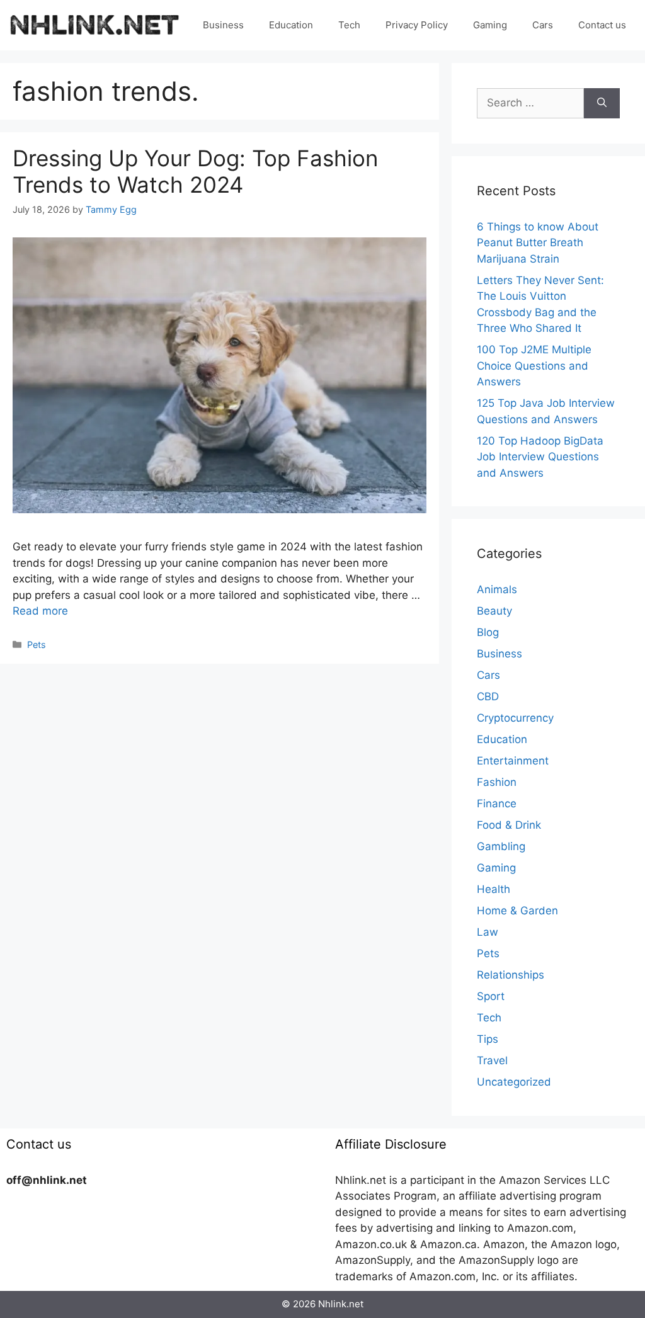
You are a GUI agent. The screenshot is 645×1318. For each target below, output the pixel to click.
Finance (497, 803)
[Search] (602, 103)
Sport (491, 996)
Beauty (494, 611)
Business (223, 25)
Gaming (490, 25)
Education (291, 25)
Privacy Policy (416, 25)
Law (487, 932)
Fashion (497, 782)
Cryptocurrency (515, 718)
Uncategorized (514, 1082)
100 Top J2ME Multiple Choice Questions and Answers (534, 365)
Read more (40, 611)
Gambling (501, 846)
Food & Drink (509, 825)
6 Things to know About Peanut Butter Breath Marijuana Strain (537, 242)
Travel (492, 1060)
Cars (542, 25)
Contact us (602, 25)
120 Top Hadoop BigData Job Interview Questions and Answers (540, 457)
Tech (349, 25)
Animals (497, 589)
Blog (488, 632)
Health (493, 889)
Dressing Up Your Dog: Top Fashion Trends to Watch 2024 (195, 171)
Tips (487, 1039)
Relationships (510, 975)
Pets (36, 644)
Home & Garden (517, 910)
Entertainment (513, 760)
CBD (488, 696)
